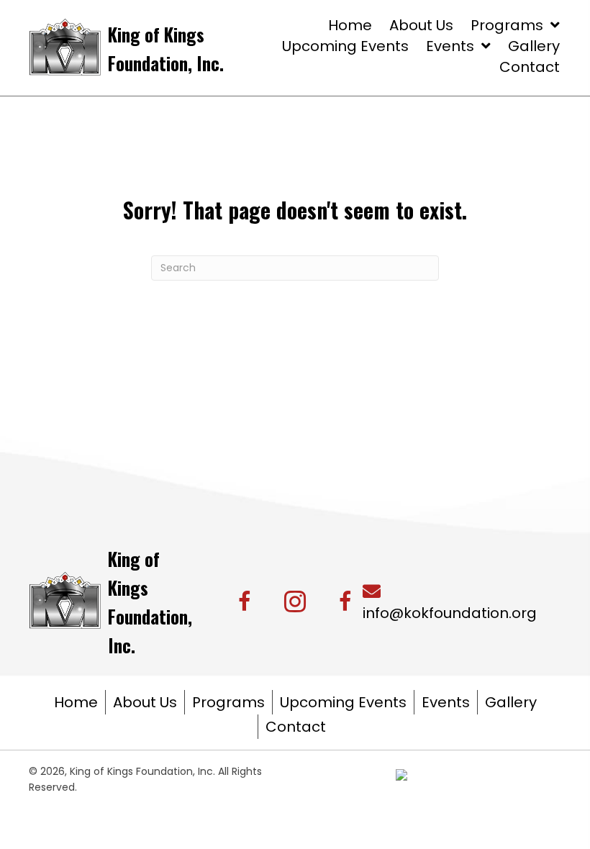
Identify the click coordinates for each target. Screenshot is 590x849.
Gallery (511, 702)
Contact (296, 727)
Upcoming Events (343, 702)
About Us (145, 702)
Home (76, 702)
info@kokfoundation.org (450, 613)
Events (446, 702)
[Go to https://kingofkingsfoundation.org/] (178, 47)
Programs (228, 702)
